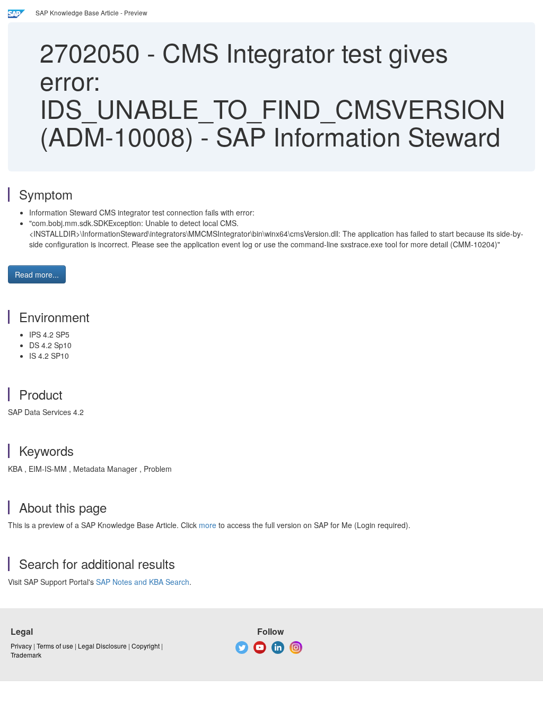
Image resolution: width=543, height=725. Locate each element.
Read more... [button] (37, 274)
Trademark (26, 654)
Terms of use (55, 645)
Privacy (21, 645)
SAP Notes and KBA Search (142, 581)
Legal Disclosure (102, 645)
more (207, 525)
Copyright (146, 645)
